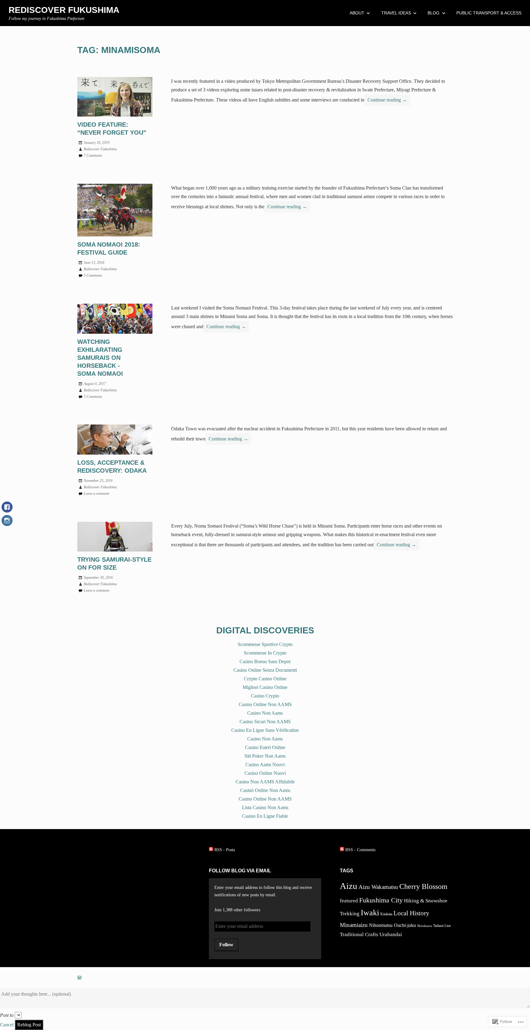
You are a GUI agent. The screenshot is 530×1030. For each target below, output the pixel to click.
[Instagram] (7, 523)
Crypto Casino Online (265, 678)
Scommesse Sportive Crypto (265, 644)
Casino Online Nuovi (265, 773)
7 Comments (93, 155)
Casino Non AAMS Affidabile (265, 781)
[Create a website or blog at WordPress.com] (79, 977)
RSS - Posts (224, 849)
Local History (411, 913)
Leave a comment (96, 493)
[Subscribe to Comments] (342, 849)
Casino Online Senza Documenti (265, 670)
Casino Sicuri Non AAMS (265, 721)
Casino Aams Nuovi (265, 764)
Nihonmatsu (381, 925)
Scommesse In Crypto (265, 652)
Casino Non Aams (265, 713)
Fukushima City (381, 900)
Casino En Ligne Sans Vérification (265, 730)
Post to (6, 1015)
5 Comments (93, 275)
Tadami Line (442, 926)
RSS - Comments (360, 849)
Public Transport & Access (488, 12)
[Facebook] (7, 510)
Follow (226, 944)
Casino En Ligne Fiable (265, 816)
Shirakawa (424, 926)
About (357, 12)
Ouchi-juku (405, 925)
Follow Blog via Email (240, 870)
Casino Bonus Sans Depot (265, 661)
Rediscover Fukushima (64, 10)
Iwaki (370, 912)
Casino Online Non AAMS (265, 704)
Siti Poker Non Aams (265, 756)
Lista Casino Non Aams (265, 807)
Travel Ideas (396, 12)
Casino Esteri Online (265, 747)
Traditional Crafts (359, 934)
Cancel (6, 1024)
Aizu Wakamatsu (378, 887)
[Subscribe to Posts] (211, 849)
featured (349, 901)
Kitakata (386, 914)
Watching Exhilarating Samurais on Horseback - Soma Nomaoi (100, 357)
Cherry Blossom (423, 886)
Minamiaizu (354, 925)
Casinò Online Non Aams (265, 790)
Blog (434, 12)
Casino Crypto (265, 695)
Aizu (348, 886)
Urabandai (390, 934)
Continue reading (385, 101)
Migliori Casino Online (265, 687)
